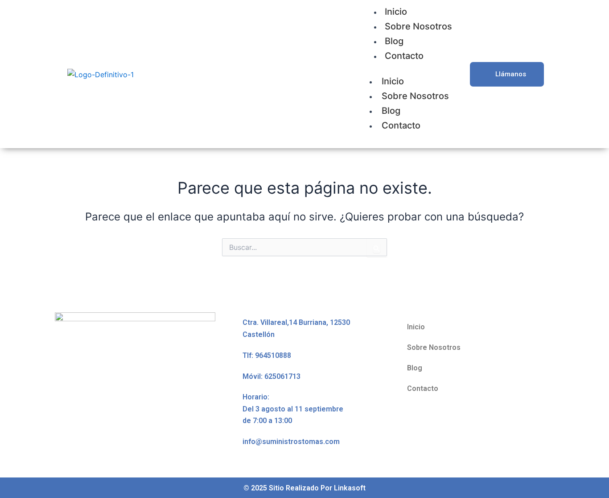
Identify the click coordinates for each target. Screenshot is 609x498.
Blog (394, 41)
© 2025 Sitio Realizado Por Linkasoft (304, 488)
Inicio (393, 81)
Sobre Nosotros (418, 26)
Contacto (404, 55)
